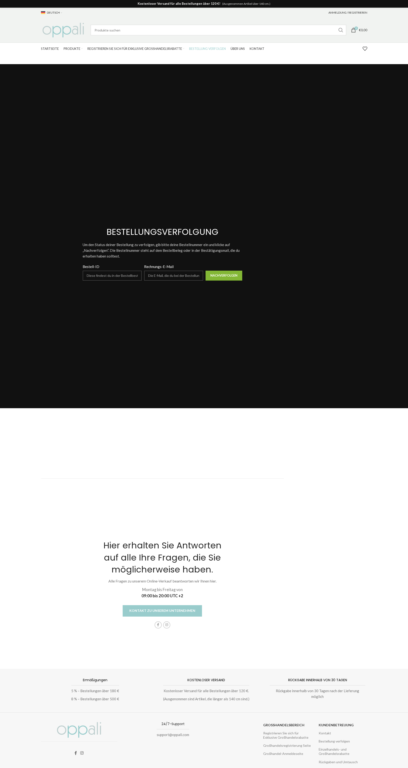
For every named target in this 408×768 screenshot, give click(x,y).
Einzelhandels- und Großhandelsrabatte (334, 751)
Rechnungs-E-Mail (159, 266)
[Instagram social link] (166, 625)
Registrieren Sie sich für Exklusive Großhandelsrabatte (285, 735)
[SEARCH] (340, 30)
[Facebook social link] (158, 625)
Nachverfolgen (223, 275)
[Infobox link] (92, 690)
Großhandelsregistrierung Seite (287, 745)
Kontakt (325, 733)
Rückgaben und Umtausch (338, 762)
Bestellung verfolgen (334, 741)
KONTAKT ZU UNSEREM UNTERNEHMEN (162, 610)
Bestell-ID (91, 266)
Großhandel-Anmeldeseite (283, 754)
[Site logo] (63, 29)
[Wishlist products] (365, 48)
